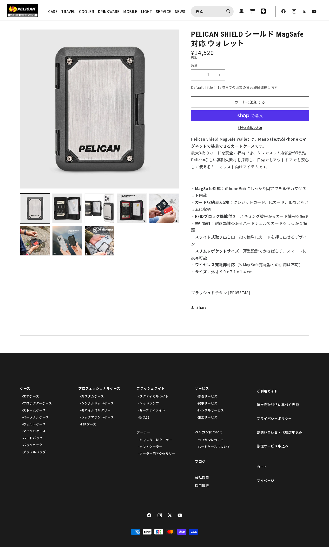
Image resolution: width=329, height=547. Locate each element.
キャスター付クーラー (155, 440)
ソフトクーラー (150, 447)
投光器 (144, 417)
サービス (202, 388)
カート (262, 467)
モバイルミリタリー (96, 410)
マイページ (265, 481)
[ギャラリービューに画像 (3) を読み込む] (99, 208)
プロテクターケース (37, 403)
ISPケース (88, 424)
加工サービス (207, 417)
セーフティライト (152, 410)
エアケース (31, 396)
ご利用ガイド (267, 391)
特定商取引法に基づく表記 (278, 405)
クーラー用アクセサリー (157, 454)
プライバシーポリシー (274, 419)
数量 (194, 65)
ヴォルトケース (34, 424)
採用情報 (202, 486)
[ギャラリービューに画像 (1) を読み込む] (35, 208)
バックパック (32, 445)
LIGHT (146, 11)
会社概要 (202, 477)
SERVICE (163, 11)
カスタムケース (92, 396)
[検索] (228, 11)
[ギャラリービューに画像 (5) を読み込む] (164, 208)
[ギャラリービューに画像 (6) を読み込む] (35, 241)
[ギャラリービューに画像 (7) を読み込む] (67, 241)
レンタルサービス (211, 410)
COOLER (86, 11)
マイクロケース (34, 431)
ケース (25, 388)
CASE (53, 11)
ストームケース (34, 410)
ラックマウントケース (97, 417)
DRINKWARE (109, 11)
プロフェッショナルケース (99, 388)
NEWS (180, 11)
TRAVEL (68, 11)
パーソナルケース (36, 417)
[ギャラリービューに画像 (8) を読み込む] (99, 241)
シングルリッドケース (97, 403)
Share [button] (202, 307)
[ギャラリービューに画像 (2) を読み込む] (67, 208)
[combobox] (212, 11)
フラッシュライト (151, 388)
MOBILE (130, 11)
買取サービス (207, 403)
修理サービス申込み (272, 446)
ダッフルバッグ (34, 452)
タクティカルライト (154, 396)
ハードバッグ (33, 438)
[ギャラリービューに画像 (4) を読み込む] (132, 208)
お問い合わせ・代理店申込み (280, 432)
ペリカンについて (209, 432)
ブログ (200, 462)
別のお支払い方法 (250, 127)
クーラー (144, 432)
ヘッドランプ (149, 403)
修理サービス (207, 396)
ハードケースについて (214, 447)
